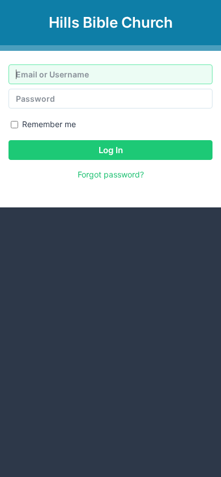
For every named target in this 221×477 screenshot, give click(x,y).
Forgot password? (111, 174)
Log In (111, 150)
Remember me (49, 124)
